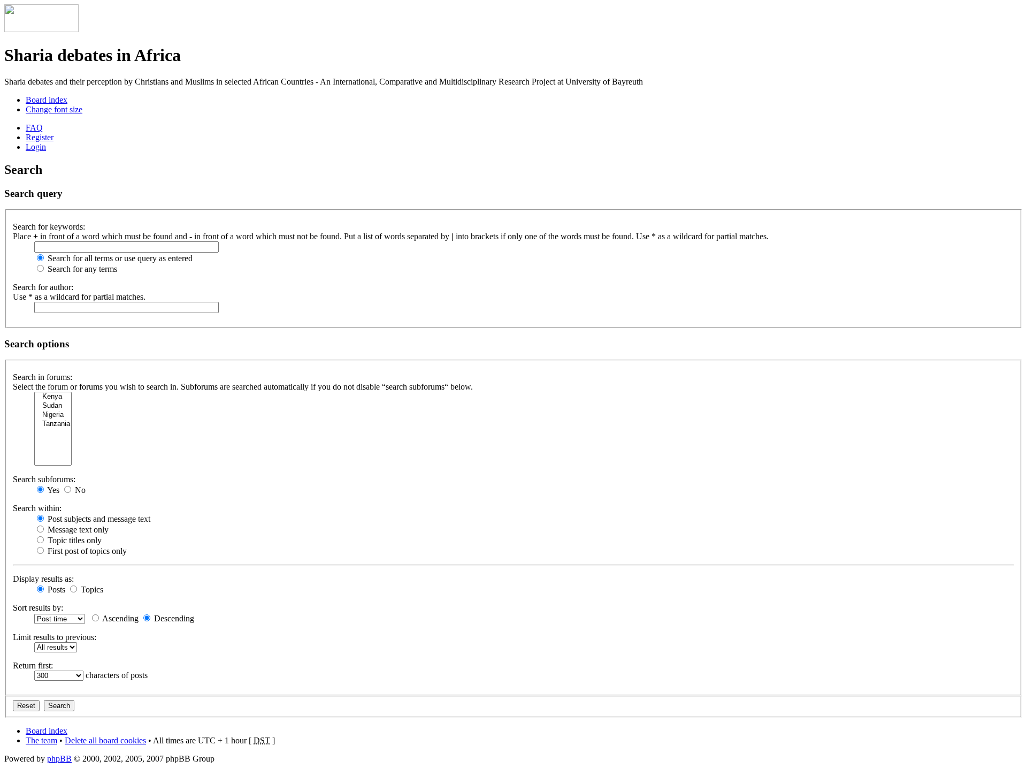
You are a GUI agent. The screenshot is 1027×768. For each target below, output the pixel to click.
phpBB (59, 758)
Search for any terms (81, 268)
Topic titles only (73, 540)
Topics (91, 589)
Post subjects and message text (97, 518)
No (79, 490)
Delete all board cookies (105, 740)
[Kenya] (53, 396)
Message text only (77, 529)
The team (41, 740)
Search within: (37, 508)
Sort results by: (38, 607)
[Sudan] (53, 405)
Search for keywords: (49, 226)
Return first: (33, 665)
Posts (55, 589)
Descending (173, 618)
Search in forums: (42, 377)
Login (36, 146)
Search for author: (43, 287)
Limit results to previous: (54, 637)
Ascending (120, 618)
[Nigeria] (53, 415)
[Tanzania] (53, 424)
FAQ (34, 127)
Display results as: (43, 578)
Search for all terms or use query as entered (119, 258)
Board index (46, 99)
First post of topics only (86, 551)
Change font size (54, 109)
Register (39, 137)
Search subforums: (44, 479)
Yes (52, 490)
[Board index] (41, 29)
